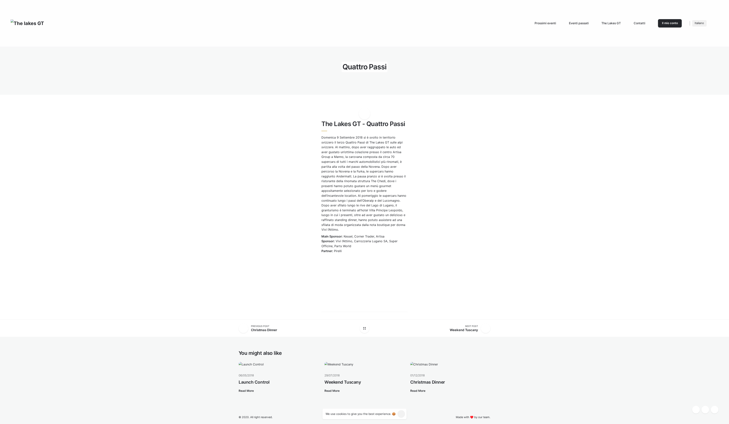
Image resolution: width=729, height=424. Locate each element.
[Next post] (484, 328)
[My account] (713, 23)
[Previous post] (245, 328)
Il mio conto (670, 23)
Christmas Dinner (427, 382)
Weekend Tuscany (342, 382)
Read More (246, 391)
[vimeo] (714, 409)
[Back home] (364, 328)
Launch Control (254, 382)
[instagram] (705, 409)
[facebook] (696, 409)
